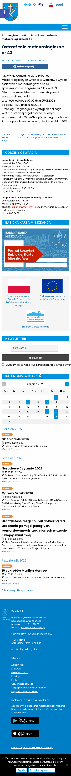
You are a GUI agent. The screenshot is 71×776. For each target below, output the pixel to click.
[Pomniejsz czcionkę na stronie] (30, 4)
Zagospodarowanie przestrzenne (28, 687)
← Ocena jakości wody (6, 137)
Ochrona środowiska (22, 683)
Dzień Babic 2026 (15, 439)
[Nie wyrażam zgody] (66, 765)
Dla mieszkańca (19, 672)
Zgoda (21, 770)
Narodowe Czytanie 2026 (22, 468)
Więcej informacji (11, 449)
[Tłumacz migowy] (40, 4)
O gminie (16, 668)
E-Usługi (15, 676)
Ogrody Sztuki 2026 (17, 493)
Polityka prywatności (41, 770)
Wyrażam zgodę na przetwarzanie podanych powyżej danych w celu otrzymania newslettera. (37, 364)
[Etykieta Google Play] (25, 722)
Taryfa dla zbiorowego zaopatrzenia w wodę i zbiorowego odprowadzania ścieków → (42, 136)
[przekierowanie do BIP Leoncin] (51, 5)
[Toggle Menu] (65, 27)
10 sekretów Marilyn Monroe (24, 570)
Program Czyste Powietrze (24, 691)
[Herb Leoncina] (10, 11)
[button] (4, 13)
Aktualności (17, 664)
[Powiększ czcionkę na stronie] (35, 4)
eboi (59, 4)
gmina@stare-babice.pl (32, 627)
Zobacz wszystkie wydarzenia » (18, 590)
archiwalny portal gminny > (26, 649)
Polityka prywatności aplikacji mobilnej (31, 747)
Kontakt (15, 680)
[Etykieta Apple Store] (25, 735)
